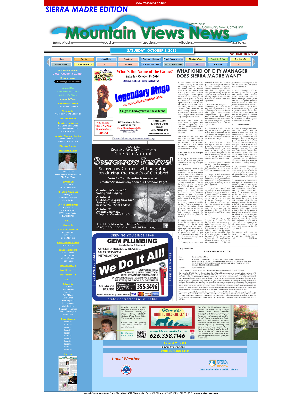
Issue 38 (68, 327)
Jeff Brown (68, 287)
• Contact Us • (68, 88)
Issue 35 (68, 336)
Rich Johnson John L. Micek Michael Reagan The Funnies (68, 255)
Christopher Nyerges (68, 309)
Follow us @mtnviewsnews (173, 347)
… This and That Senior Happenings (68, 184)
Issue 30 (68, 349)
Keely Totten (68, 314)
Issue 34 (68, 338)
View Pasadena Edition (151, 3)
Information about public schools (218, 369)
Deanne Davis (68, 290)
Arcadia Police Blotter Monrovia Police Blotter (68, 139)
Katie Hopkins (68, 301)
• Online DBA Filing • (68, 95)
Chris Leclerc (68, 306)
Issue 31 (68, 347)
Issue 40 (68, 322)
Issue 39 (68, 324)
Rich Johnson (68, 303)
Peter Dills (68, 292)
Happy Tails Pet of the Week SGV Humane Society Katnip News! (68, 210)
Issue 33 (68, 341)
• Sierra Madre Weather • (67, 92)
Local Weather (126, 358)
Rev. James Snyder (68, 312)
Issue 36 (68, 333)
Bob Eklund (68, 295)
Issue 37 (68, 330)
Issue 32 (68, 344)
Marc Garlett (68, 298)
